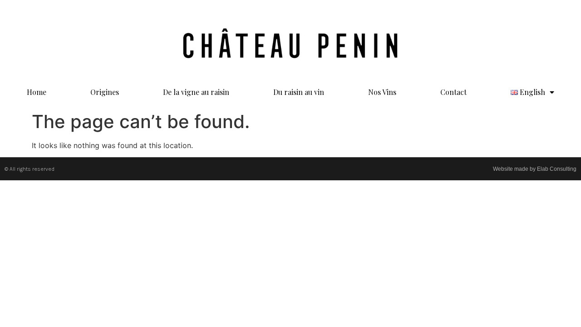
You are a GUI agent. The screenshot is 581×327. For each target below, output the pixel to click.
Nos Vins (382, 92)
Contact (453, 92)
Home (36, 92)
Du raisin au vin (298, 92)
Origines (104, 92)
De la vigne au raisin (196, 92)
